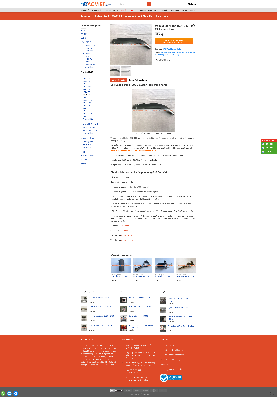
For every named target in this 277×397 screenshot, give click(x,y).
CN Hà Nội (270, 144)
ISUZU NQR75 (87, 97)
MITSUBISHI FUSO (89, 128)
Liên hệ (193, 10)
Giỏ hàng (192, 4)
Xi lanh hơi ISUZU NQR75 (120, 276)
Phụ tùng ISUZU (87, 72)
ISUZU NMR (87, 103)
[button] (112, 265)
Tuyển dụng (174, 10)
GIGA (85, 76)
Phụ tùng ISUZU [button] (127, 10)
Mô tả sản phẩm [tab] (119, 80)
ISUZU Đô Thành (87, 156)
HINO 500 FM (87, 62)
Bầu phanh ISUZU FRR (162, 276)
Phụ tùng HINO (86, 42)
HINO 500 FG (87, 56)
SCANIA (84, 34)
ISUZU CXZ (86, 84)
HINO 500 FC (87, 53)
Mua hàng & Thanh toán (174, 355)
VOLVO (83, 38)
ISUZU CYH (86, 81)
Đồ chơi (164, 10)
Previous (112, 43)
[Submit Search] (149, 4)
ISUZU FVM (87, 86)
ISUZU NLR (86, 105)
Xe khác (84, 163)
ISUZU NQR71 (87, 111)
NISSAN (84, 152)
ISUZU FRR (86, 95)
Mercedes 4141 (88, 147)
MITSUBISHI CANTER (90, 130)
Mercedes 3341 (88, 144)
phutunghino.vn (127, 240)
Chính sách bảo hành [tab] (138, 80)
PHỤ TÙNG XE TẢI (172, 369)
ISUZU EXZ (86, 78)
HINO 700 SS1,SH (89, 64)
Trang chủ (85, 10)
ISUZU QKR (86, 108)
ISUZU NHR (87, 116)
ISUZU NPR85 (87, 100)
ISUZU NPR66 (87, 113)
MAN (83, 30)
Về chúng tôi (96, 10)
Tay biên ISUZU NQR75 (141, 276)
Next (149, 43)
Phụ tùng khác (88, 67)
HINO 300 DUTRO (89, 45)
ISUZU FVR (86, 89)
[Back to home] (96, 4)
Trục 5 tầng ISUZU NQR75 (185, 276)
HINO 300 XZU (88, 51)
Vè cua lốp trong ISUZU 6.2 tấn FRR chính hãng (176, 52)
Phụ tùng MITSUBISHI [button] (147, 10)
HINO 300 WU (87, 48)
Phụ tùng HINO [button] (110, 10)
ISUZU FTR (86, 92)
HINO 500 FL (87, 59)
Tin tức (184, 10)
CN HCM (270, 152)
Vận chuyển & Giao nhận (174, 350)
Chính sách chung (172, 345)
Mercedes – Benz (87, 138)
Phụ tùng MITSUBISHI (89, 124)
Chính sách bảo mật (172, 360)
